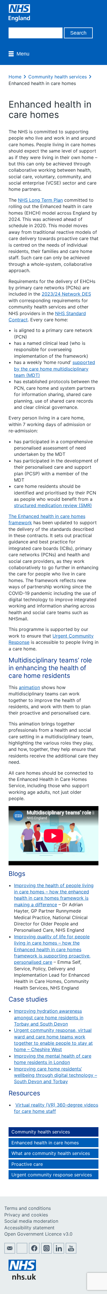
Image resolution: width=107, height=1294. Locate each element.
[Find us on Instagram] (46, 1252)
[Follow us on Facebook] (34, 1252)
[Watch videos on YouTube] (71, 1252)
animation (29, 687)
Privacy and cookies (26, 1215)
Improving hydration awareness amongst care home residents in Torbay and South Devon (48, 1017)
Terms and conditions (27, 1208)
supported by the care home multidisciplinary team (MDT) (54, 368)
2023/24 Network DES (66, 294)
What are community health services (50, 1153)
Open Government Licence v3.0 (38, 1234)
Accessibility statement (29, 1227)
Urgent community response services (51, 1175)
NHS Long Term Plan (40, 200)
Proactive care (27, 1164)
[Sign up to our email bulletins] (9, 1252)
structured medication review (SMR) (53, 505)
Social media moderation (31, 1221)
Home (15, 77)
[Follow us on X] (22, 1252)
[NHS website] (22, 1278)
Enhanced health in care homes (45, 1142)
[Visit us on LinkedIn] (58, 1252)
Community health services (57, 77)
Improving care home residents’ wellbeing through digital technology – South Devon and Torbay (55, 1075)
